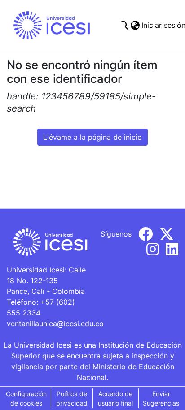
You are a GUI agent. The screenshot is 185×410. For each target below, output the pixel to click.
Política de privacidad (72, 398)
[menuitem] (135, 25)
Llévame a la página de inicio (92, 137)
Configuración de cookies (26, 398)
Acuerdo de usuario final (115, 398)
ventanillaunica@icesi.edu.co (55, 323)
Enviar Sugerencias (161, 398)
